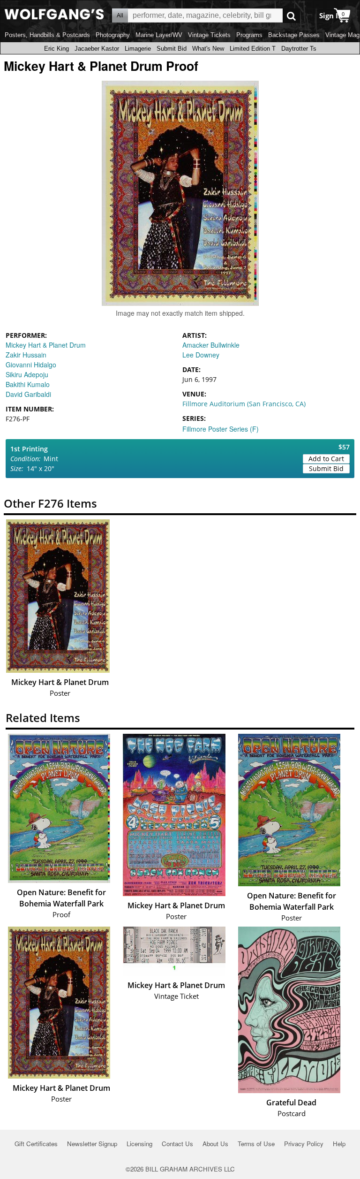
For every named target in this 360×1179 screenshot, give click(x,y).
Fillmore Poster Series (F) (220, 429)
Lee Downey (200, 354)
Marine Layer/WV (158, 34)
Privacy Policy (303, 1144)
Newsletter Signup (92, 1144)
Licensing (139, 1144)
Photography (113, 34)
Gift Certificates (36, 1144)
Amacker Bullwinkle (211, 345)
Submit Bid (172, 48)
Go (291, 15)
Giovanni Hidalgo (31, 364)
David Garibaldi (28, 394)
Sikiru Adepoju (27, 374)
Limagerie (138, 48)
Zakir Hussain (26, 354)
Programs (249, 34)
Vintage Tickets (209, 34)
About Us (215, 1144)
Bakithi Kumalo (28, 384)
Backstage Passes (294, 34)
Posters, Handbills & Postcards (47, 34)
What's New (208, 48)
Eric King (56, 48)
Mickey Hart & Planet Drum (46, 345)
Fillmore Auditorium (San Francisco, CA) (244, 403)
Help (339, 1144)
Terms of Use (256, 1144)
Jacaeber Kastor (97, 48)
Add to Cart (326, 458)
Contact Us (177, 1144)
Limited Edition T (253, 48)
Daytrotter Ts (298, 48)
